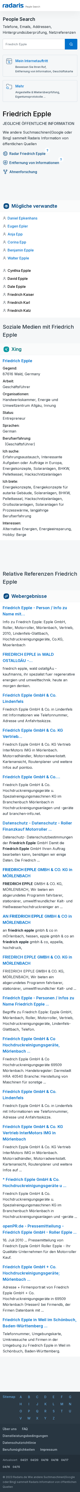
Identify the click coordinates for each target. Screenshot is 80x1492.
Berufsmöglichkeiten (19, 1449)
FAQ (25, 1429)
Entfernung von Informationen (34, 162)
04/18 (54, 1460)
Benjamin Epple (21, 250)
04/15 (16, 1466)
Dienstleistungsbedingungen (25, 1436)
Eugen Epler (18, 226)
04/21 (24, 1460)
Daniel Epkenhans (22, 218)
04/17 (64, 1460)
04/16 (6, 1466)
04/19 (44, 1460)
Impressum (48, 1449)
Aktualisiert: (10, 1460)
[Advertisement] (40, 190)
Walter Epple (18, 258)
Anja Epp (15, 234)
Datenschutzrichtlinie (19, 1443)
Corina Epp (17, 242)
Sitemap (9, 1397)
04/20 (34, 1460)
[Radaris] (13, 5)
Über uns (10, 1429)
